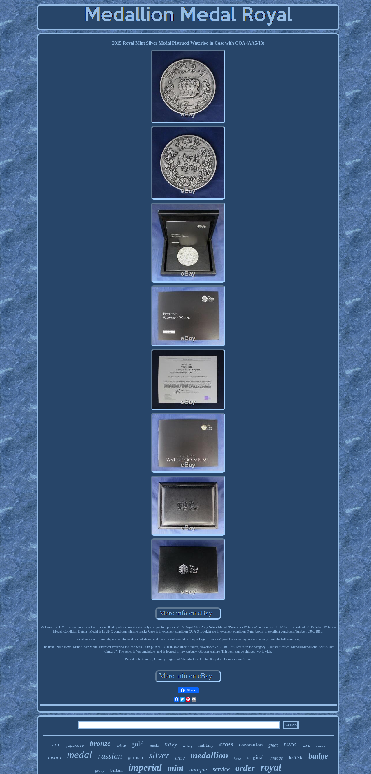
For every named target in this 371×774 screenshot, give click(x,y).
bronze (100, 743)
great (273, 745)
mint (175, 768)
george (320, 746)
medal (79, 754)
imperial (145, 767)
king (237, 758)
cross (226, 744)
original (255, 757)
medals (306, 746)
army (180, 757)
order (245, 768)
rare (289, 744)
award (54, 757)
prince (121, 746)
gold (137, 744)
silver (159, 755)
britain (116, 770)
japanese (75, 745)
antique (198, 769)
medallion (209, 755)
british (296, 757)
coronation (251, 745)
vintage (276, 758)
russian (110, 755)
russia (154, 746)
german (135, 757)
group (100, 770)
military (206, 745)
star (55, 745)
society (187, 746)
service (221, 769)
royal (271, 767)
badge (318, 756)
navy (170, 744)
